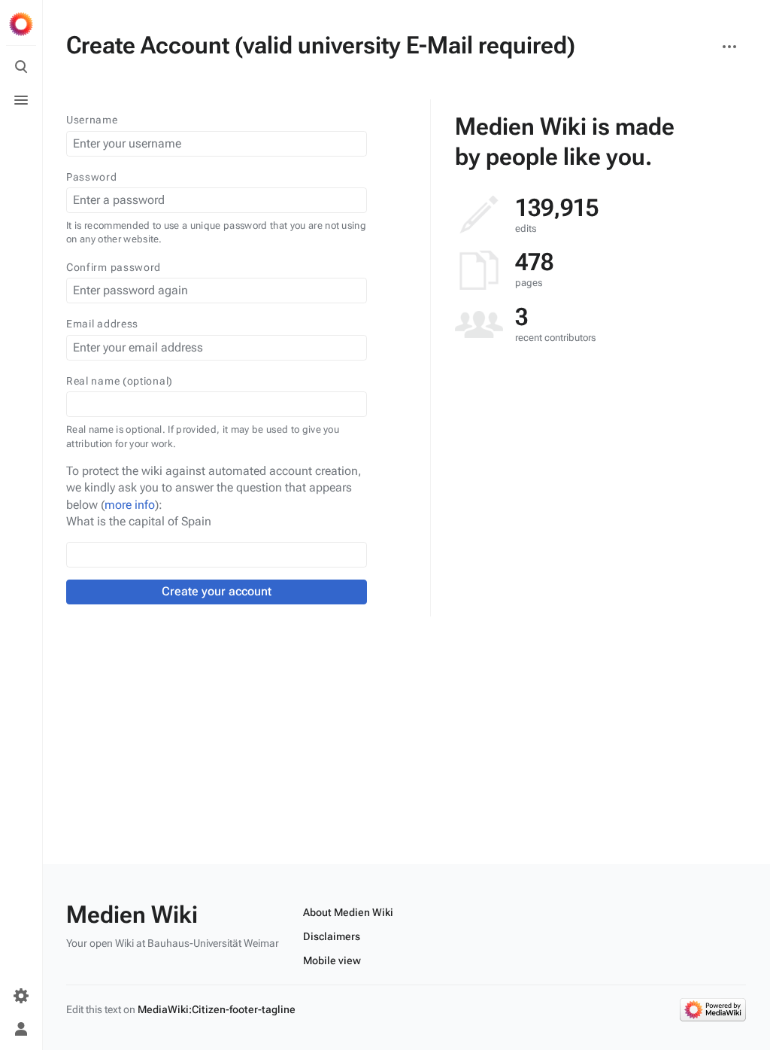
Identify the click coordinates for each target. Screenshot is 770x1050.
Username (92, 120)
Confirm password (113, 267)
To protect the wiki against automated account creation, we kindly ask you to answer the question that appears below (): (214, 488)
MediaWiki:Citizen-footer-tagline (217, 1009)
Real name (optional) (119, 381)
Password (91, 177)
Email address (102, 324)
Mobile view (332, 960)
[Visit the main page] (21, 24)
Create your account (216, 591)
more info (130, 505)
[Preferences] (21, 996)
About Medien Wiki (348, 912)
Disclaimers (331, 936)
